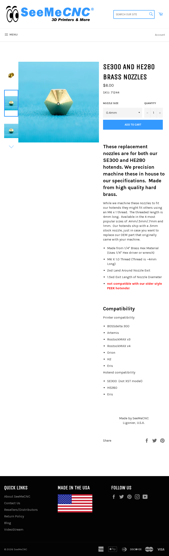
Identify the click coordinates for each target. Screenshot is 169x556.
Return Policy (14, 516)
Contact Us (12, 503)
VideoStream (13, 529)
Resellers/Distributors (21, 510)
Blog (7, 523)
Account (160, 34)
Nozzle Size (111, 103)
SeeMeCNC (20, 549)
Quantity (150, 103)
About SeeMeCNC (17, 496)
